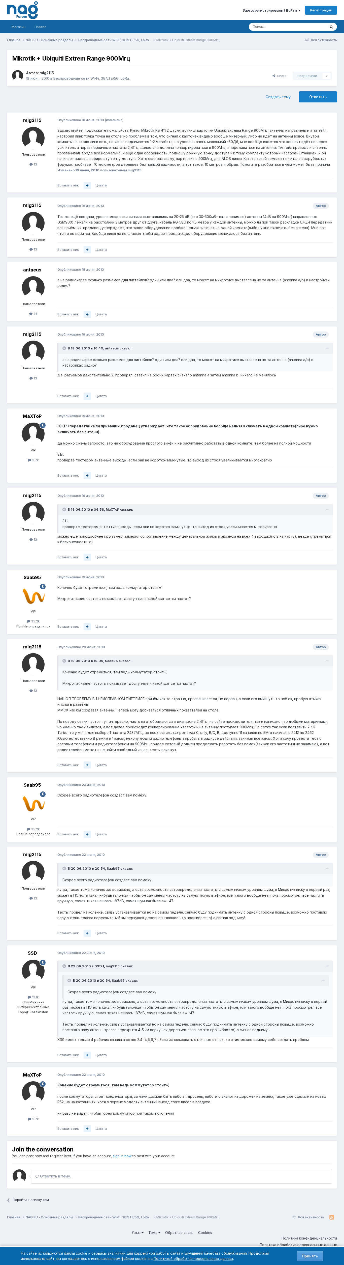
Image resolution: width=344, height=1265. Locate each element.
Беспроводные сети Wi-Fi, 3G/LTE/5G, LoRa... (92, 78)
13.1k (35, 997)
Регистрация (321, 10)
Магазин (18, 27)
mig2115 (47, 73)
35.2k (35, 621)
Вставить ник (68, 185)
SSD (32, 953)
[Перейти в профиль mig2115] (17, 75)
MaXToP (32, 416)
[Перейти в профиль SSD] (33, 971)
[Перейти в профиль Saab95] (33, 595)
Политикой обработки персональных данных (193, 1258)
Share (281, 76)
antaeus (32, 269)
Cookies (205, 1232)
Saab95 (32, 577)
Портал (40, 27)
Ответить (318, 97)
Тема (153, 1232)
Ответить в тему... (55, 1176)
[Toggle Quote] (64, 348)
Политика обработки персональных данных (298, 1245)
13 (35, 164)
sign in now (122, 1156)
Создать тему (278, 97)
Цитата (101, 185)
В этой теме (310, 27)
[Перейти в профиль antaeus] (33, 287)
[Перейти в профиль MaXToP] (33, 434)
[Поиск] (331, 27)
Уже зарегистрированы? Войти (270, 10)
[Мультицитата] (87, 185)
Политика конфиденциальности (309, 1238)
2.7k (35, 460)
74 (34, 314)
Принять (310, 1256)
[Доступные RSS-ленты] (332, 1217)
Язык (137, 1232)
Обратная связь (179, 1232)
